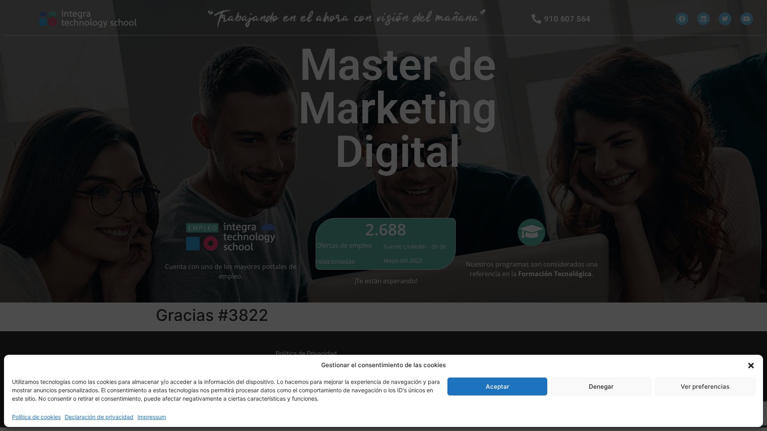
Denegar (601, 386)
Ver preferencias (705, 386)
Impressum (151, 416)
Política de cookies (36, 416)
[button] (751, 365)
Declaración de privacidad (99, 416)
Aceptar (497, 386)
